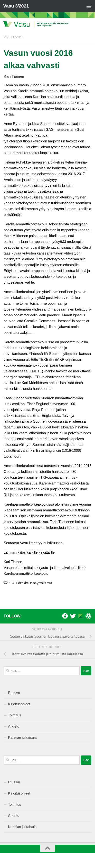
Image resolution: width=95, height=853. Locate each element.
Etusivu (14, 693)
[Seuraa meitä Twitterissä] (73, 616)
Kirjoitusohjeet (19, 704)
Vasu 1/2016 (14, 37)
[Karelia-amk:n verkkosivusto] (81, 616)
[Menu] (89, 6)
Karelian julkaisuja (22, 737)
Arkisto (13, 726)
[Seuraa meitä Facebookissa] (65, 616)
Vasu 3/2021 (16, 5)
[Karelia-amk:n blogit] (88, 616)
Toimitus (14, 715)
